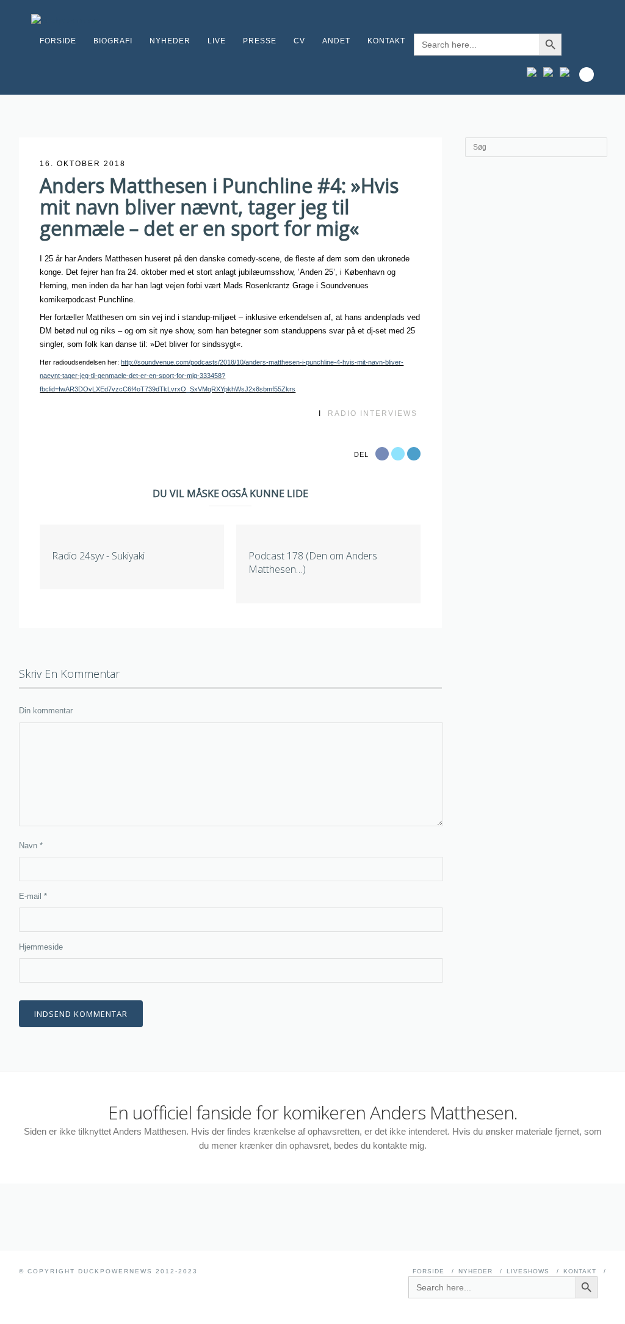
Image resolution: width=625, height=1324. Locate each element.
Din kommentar (46, 710)
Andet (336, 41)
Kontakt (386, 41)
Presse (259, 41)
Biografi (112, 41)
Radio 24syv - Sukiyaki (98, 555)
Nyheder (170, 41)
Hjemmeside (41, 946)
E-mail (33, 896)
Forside (58, 41)
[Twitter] (567, 72)
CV (299, 41)
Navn (31, 845)
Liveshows (528, 1271)
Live (217, 41)
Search (586, 74)
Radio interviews (372, 413)
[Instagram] (534, 72)
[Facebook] (550, 72)
